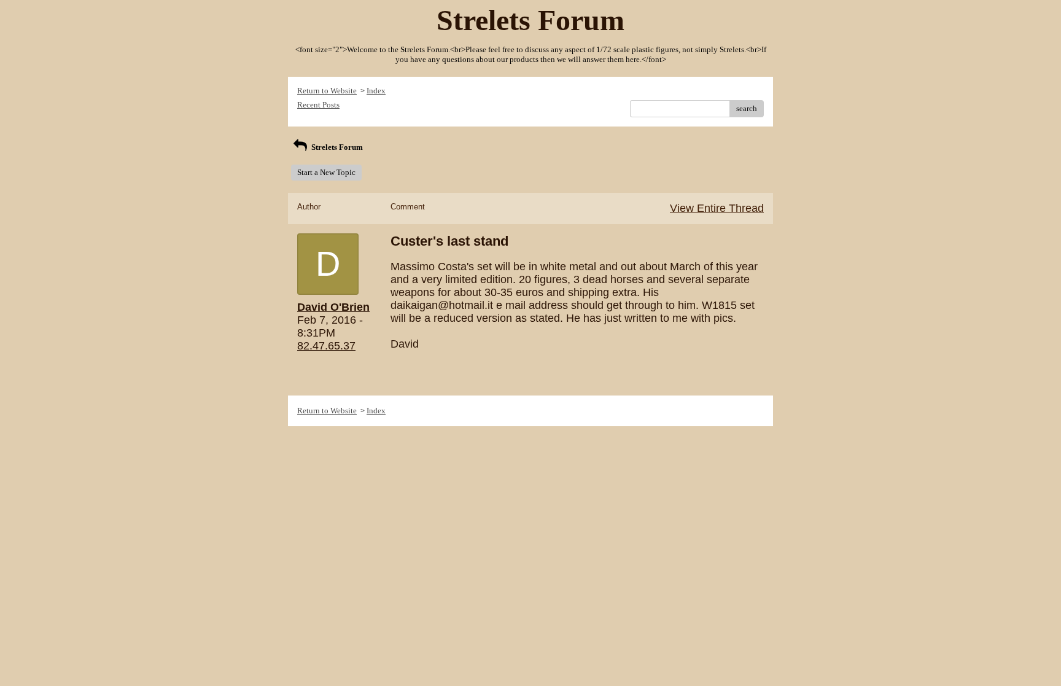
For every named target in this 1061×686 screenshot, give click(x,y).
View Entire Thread (717, 208)
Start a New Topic (326, 172)
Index (376, 90)
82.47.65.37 (326, 346)
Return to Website (327, 90)
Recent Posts (318, 104)
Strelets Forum (336, 147)
